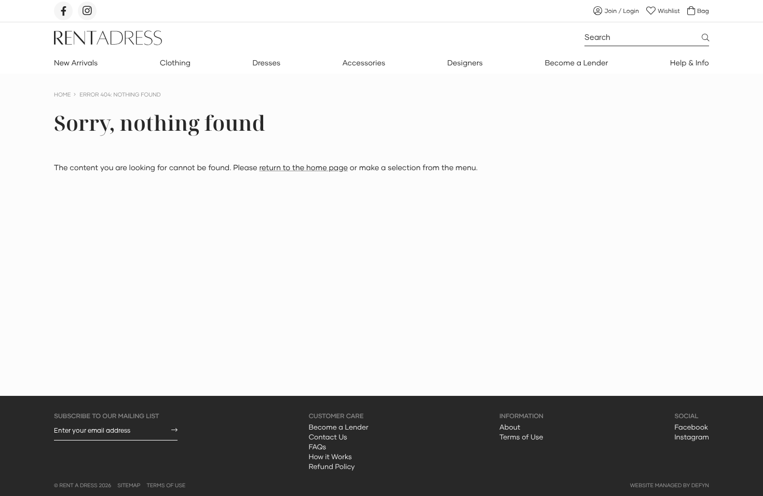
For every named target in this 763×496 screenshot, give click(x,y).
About (509, 427)
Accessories (364, 63)
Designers (465, 63)
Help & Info (689, 63)
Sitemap (128, 486)
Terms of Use (521, 437)
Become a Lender (576, 63)
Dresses (266, 63)
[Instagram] (87, 11)
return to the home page (303, 167)
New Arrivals (76, 63)
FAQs (317, 447)
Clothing (175, 63)
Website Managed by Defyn (669, 486)
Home (62, 94)
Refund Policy (332, 466)
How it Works (330, 456)
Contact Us (328, 437)
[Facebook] (63, 11)
